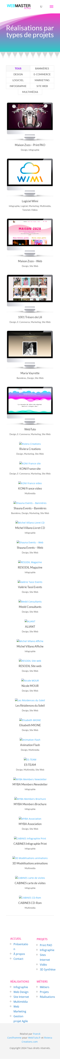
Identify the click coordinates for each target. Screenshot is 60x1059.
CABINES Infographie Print (30, 843)
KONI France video (30, 488)
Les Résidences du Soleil (30, 705)
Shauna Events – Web (30, 547)
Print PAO (46, 945)
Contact (18, 959)
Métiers (44, 987)
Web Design (21, 992)
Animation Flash (30, 745)
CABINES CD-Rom (30, 903)
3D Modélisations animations (30, 863)
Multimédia (30, 91)
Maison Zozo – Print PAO (30, 145)
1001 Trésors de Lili (30, 317)
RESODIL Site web (30, 666)
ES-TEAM (30, 764)
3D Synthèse (48, 969)
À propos (19, 954)
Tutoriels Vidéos (30, 210)
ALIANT (30, 626)
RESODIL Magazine (30, 567)
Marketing (42, 80)
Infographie (18, 86)
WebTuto (30, 429)
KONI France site (30, 468)
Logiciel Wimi (30, 201)
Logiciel (18, 80)
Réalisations (47, 997)
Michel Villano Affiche (30, 646)
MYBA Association (30, 824)
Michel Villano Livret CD (30, 528)
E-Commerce (42, 74)
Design (18, 74)
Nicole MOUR (30, 686)
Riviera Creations (30, 449)
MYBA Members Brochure (30, 804)
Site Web (42, 86)
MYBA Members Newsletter (30, 784)
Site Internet (21, 997)
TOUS (18, 68)
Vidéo (43, 964)
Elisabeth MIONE (30, 725)
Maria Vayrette (30, 373)
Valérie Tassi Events (30, 587)
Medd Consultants (30, 607)
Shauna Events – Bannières (30, 508)
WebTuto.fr (34, 1037)
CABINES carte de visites (30, 883)
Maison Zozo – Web (30, 261)
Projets (44, 992)
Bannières (42, 68)
